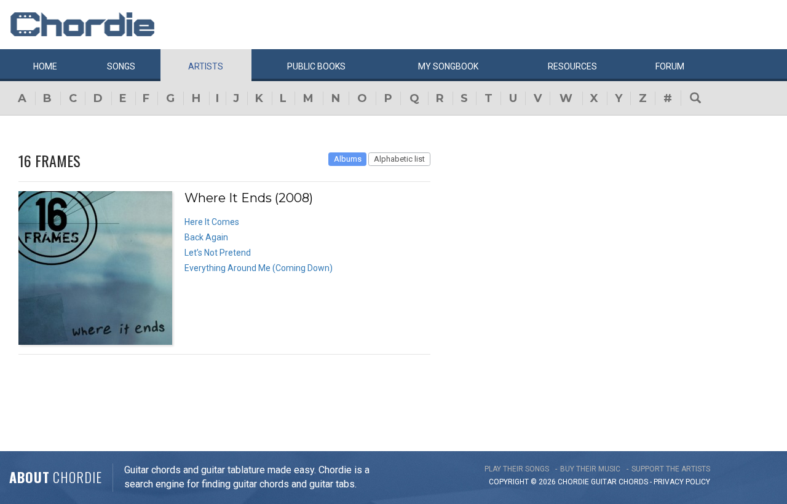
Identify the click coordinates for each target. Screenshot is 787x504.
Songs (121, 66)
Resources (572, 66)
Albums (348, 158)
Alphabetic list (399, 158)
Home (45, 66)
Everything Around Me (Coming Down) (258, 268)
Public (316, 66)
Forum (669, 66)
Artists (205, 66)
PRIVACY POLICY (682, 482)
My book (448, 66)
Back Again (206, 237)
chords (633, 482)
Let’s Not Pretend (217, 253)
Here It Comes (211, 222)
